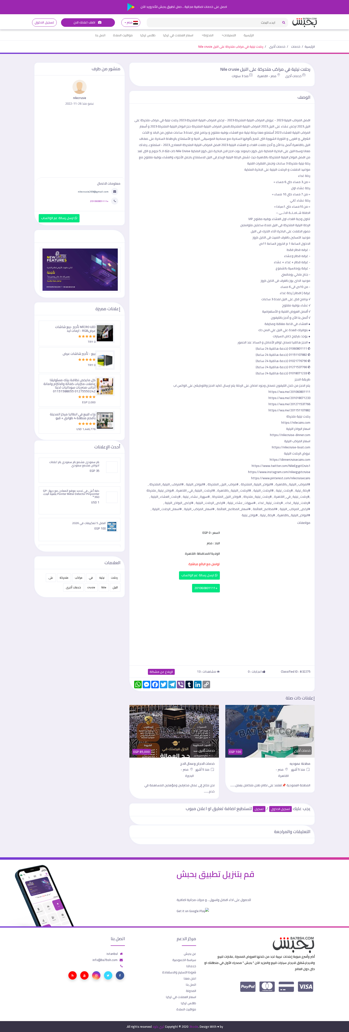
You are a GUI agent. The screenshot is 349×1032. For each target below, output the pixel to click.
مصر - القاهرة (266, 76)
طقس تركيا (148, 35)
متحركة (64, 577)
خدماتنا (191, 966)
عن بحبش (190, 954)
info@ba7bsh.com (105, 960)
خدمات (295, 46)
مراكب (78, 577)
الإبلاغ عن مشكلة (161, 672)
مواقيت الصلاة (123, 35)
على (50, 577)
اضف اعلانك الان (85, 22)
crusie (91, 587)
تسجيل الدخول (44, 22)
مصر (129, 22)
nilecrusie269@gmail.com (93, 191)
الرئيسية (249, 35)
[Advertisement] (222, 628)
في (91, 577)
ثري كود (158, 1026)
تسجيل (259, 809)
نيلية (101, 577)
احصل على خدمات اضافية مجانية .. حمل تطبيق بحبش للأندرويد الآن (183, 6)
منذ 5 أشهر (282, 769)
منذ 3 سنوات (240, 76)
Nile (103, 587)
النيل (115, 587)
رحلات (114, 577)
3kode (193, 1026)
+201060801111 (205, 588)
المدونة (208, 35)
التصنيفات (229, 35)
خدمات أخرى (277, 46)
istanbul (112, 954)
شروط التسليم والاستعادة (179, 972)
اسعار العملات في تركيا (178, 35)
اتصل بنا (100, 35)
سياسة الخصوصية (184, 960)
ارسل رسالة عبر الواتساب (198, 575)
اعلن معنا (190, 978)
